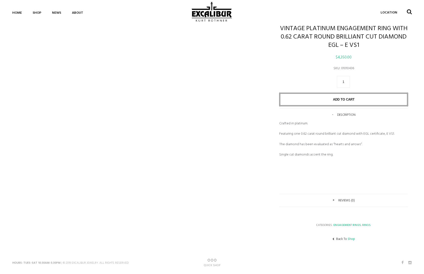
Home (17, 13)
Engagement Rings (347, 225)
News (56, 13)
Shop (37, 13)
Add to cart (344, 99)
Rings (366, 225)
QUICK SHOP (212, 265)
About (77, 13)
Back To (345, 239)
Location (389, 12)
